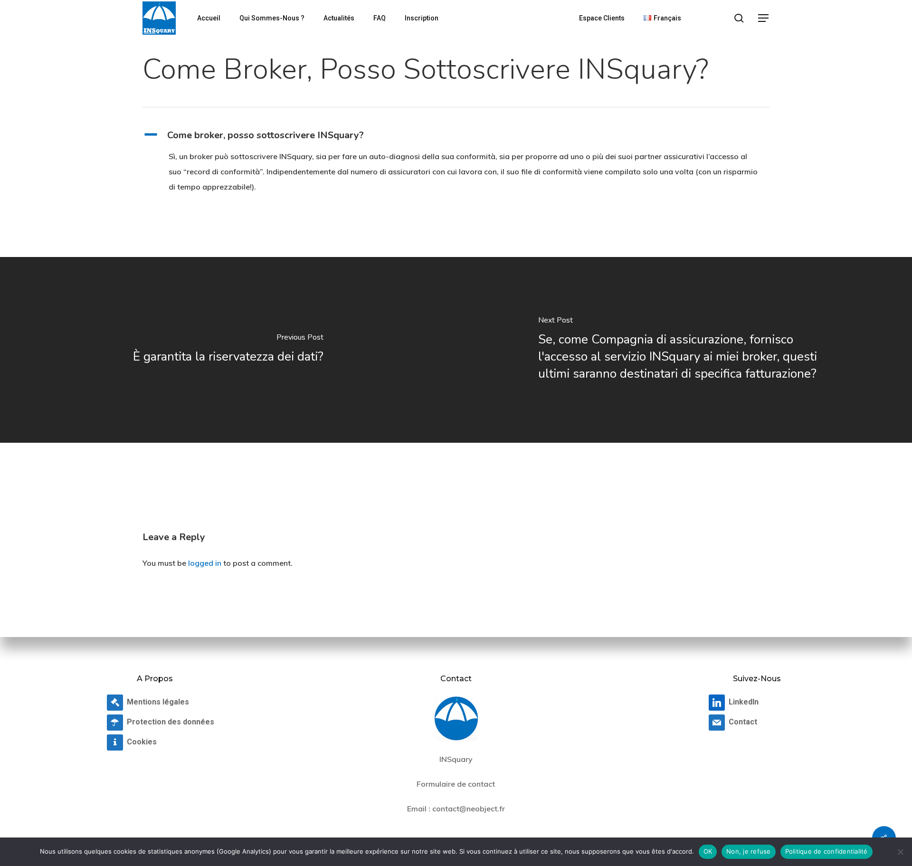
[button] (764, 18)
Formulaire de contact (456, 784)
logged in (204, 563)
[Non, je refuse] (900, 851)
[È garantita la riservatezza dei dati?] (228, 350)
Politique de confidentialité (826, 851)
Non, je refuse (748, 851)
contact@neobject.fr (468, 808)
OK (707, 851)
